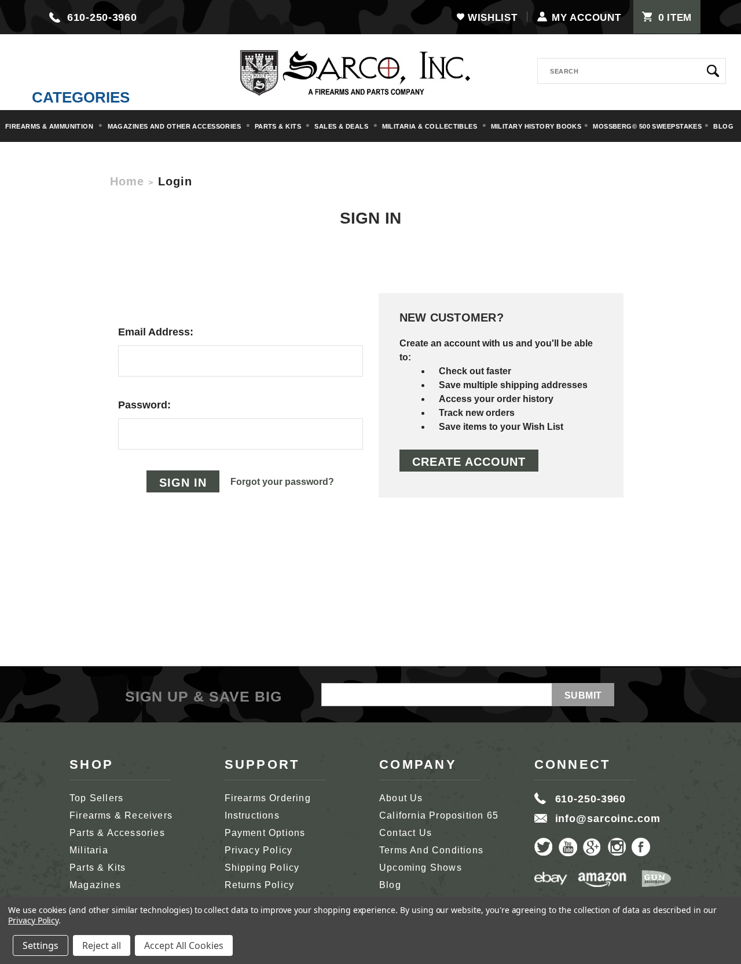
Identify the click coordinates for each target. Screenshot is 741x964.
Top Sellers (96, 798)
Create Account (469, 461)
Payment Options (265, 833)
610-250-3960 (102, 17)
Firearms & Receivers (121, 815)
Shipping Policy (262, 867)
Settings (40, 945)
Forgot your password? (282, 482)
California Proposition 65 (438, 815)
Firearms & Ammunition (50, 126)
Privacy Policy (259, 850)
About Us (401, 798)
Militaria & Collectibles (430, 126)
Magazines (95, 885)
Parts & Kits (279, 126)
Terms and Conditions (431, 850)
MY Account (586, 17)
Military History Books (536, 126)
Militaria (88, 850)
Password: (144, 405)
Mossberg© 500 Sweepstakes (647, 126)
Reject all (101, 945)
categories (81, 97)
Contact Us (405, 833)
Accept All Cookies (183, 945)
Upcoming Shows (420, 867)
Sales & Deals (342, 126)
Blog (723, 126)
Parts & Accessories (117, 833)
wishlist (492, 17)
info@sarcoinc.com (608, 818)
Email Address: (155, 332)
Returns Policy (260, 885)
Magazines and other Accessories (175, 126)
